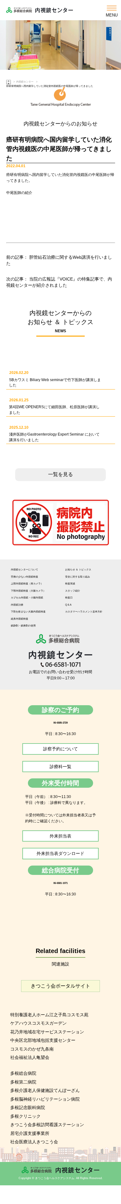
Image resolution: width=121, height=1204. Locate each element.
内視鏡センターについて (24, 569)
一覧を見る (60, 474)
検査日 (69, 597)
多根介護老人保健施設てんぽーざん (45, 1090)
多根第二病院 (23, 1081)
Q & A (68, 604)
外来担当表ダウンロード (60, 853)
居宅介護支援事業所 (29, 1133)
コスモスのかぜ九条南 (32, 1048)
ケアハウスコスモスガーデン (38, 1023)
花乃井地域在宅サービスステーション (47, 1031)
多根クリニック (25, 1116)
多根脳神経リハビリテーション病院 (45, 1099)
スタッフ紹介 (72, 590)
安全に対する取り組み (77, 576)
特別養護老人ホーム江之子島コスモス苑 (49, 1014)
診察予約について (60, 748)
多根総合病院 (23, 1073)
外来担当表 (60, 835)
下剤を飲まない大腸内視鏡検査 (28, 611)
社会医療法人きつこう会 (34, 1141)
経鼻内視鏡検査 (19, 618)
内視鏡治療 (17, 604)
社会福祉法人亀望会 (29, 1057)
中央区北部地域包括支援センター (42, 1040)
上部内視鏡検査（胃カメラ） (27, 583)
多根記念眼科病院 (27, 1107)
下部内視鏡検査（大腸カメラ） (28, 590)
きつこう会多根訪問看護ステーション (47, 1124)
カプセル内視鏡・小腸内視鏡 (27, 597)
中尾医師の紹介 (19, 193)
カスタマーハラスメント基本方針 (83, 611)
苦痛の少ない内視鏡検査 (24, 576)
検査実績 (70, 583)
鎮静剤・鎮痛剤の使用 (23, 625)
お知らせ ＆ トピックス (78, 569)
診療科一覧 (60, 766)
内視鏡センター (25, 81)
